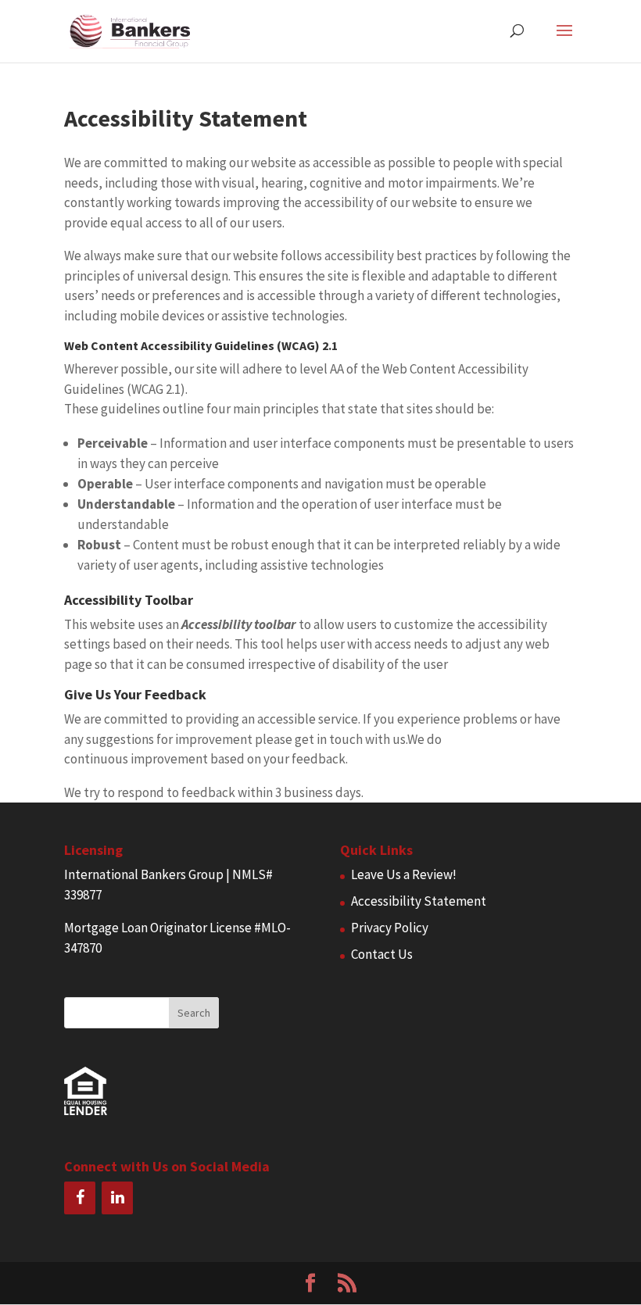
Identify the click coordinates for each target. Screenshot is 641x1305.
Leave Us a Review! (404, 874)
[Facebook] (79, 1198)
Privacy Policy (389, 927)
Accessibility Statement (418, 901)
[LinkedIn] (117, 1198)
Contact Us (382, 954)
